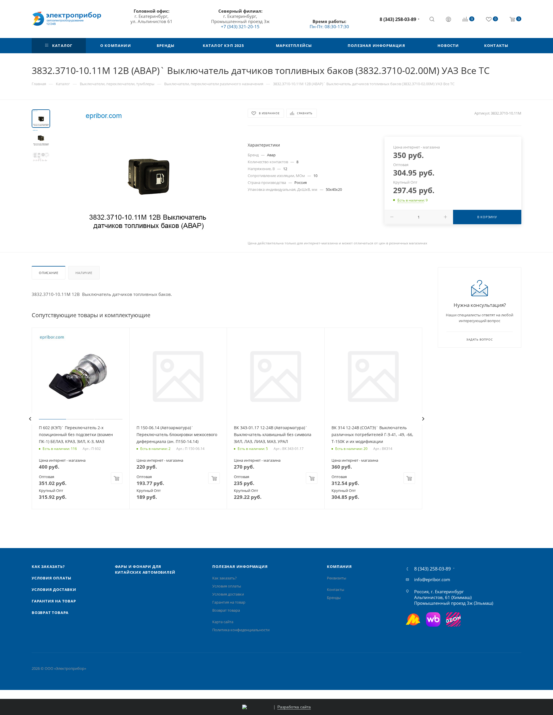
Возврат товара (50, 612)
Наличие (83, 273)
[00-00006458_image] (147, 174)
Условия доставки (54, 589)
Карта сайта (222, 621)
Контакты (335, 589)
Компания (339, 566)
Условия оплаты (51, 578)
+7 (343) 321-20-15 (240, 26)
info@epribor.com (432, 579)
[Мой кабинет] (448, 19)
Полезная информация (240, 566)
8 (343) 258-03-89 (398, 19)
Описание (48, 273)
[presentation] (30, 419)
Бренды (334, 597)
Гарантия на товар (54, 601)
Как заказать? (48, 566)
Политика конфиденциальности (241, 629)
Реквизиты (336, 578)
